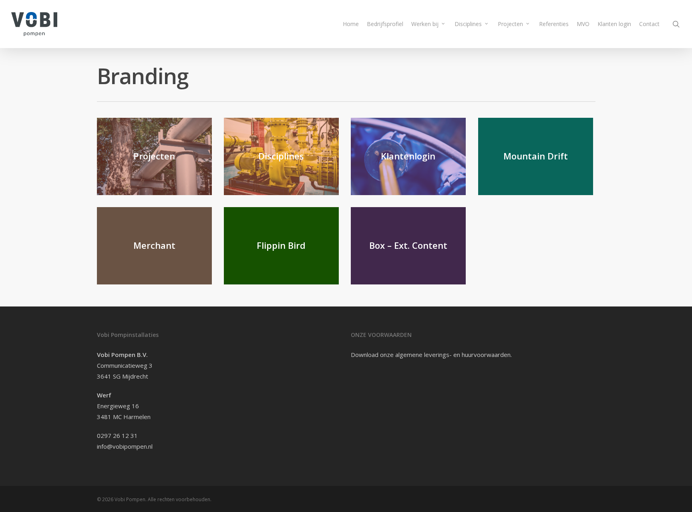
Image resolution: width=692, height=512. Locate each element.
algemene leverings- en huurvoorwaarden (453, 355)
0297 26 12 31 (117, 435)
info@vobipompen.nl (125, 446)
